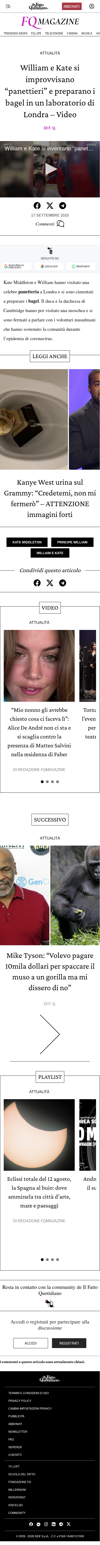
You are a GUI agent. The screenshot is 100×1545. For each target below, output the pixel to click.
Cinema (72, 33)
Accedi (31, 1343)
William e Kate (50, 553)
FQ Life (36, 33)
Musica (86, 33)
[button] (50, 169)
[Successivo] (50, 1038)
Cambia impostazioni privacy (30, 1408)
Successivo (50, 819)
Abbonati (72, 6)
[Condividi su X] (49, 205)
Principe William (72, 542)
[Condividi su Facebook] (37, 205)
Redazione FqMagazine (41, 770)
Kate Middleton (27, 542)
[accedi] (91, 6)
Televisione (54, 33)
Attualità (50, 53)
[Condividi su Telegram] (62, 205)
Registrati (69, 1343)
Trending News (15, 33)
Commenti (45, 224)
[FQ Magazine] (50, 22)
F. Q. (52, 128)
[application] (50, 169)
